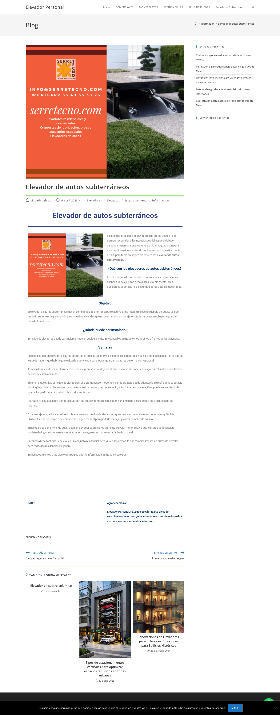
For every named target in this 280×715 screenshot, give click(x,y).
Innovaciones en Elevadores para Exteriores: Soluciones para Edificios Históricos (158, 641)
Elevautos (113, 200)
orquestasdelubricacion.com (136, 521)
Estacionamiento (136, 200)
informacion (160, 200)
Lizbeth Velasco (41, 200)
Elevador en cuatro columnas (51, 586)
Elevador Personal (45, 7)
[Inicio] (196, 23)
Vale (235, 708)
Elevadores (94, 200)
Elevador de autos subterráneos (236, 23)
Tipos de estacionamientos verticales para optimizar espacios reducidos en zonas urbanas (105, 668)
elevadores (44, 537)
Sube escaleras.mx (146, 511)
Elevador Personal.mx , (121, 511)
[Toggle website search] (253, 7)
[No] (275, 708)
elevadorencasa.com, (150, 516)
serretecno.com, (127, 516)
